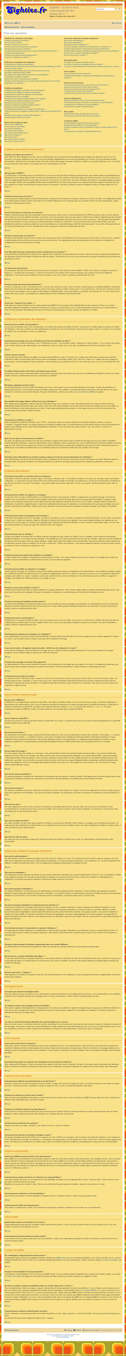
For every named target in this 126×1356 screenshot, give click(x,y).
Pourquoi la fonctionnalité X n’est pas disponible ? (81, 125)
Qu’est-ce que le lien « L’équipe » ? (76, 55)
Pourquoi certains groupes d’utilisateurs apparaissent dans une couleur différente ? (92, 51)
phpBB (57, 1334)
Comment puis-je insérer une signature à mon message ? (24, 94)
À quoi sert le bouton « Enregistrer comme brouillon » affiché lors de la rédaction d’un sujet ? (33, 112)
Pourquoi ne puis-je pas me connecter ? (18, 49)
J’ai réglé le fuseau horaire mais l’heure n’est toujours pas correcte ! (27, 71)
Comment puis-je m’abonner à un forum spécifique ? (81, 104)
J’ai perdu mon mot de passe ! (15, 53)
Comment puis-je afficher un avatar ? (17, 77)
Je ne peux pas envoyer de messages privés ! (79, 62)
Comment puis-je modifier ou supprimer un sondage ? (23, 101)
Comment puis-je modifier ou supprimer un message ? (23, 92)
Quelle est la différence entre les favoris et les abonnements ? (84, 100)
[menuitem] (17, 23)
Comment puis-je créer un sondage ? (17, 96)
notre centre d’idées (14, 1276)
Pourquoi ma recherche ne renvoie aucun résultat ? (81, 87)
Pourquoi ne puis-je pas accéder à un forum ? (20, 103)
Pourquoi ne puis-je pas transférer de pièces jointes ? (22, 105)
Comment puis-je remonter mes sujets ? (18, 117)
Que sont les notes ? (11, 137)
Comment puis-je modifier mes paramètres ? (19, 64)
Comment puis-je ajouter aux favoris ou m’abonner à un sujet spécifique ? (88, 102)
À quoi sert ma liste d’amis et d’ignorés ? (77, 74)
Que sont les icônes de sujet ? (15, 141)
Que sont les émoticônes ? (13, 129)
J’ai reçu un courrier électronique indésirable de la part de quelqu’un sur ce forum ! (91, 66)
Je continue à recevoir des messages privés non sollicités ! (83, 64)
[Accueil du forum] (27, 10)
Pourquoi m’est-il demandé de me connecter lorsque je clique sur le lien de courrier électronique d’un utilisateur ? (32, 82)
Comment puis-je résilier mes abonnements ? (79, 107)
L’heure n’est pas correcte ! (14, 68)
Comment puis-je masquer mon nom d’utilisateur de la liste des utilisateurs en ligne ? (33, 66)
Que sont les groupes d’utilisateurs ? (76, 45)
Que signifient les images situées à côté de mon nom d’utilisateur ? (27, 75)
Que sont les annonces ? (13, 135)
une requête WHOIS (89, 1290)
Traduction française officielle (60, 1336)
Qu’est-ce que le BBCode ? (14, 124)
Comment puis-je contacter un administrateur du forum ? (83, 131)
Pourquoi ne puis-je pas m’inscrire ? (17, 45)
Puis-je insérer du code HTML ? (15, 126)
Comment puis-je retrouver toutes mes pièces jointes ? (82, 116)
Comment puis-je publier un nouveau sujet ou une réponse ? (25, 90)
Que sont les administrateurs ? (74, 40)
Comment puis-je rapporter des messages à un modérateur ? (25, 109)
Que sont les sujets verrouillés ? (15, 139)
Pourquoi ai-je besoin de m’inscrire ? (17, 40)
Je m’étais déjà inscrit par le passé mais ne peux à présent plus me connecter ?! (31, 51)
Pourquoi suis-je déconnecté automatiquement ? (21, 55)
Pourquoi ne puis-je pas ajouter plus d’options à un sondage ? (25, 99)
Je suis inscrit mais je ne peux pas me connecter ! (21, 47)
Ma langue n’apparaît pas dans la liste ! (18, 73)
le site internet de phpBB (85, 392)
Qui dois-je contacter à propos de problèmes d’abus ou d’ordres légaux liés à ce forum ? (91, 128)
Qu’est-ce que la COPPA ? (13, 42)
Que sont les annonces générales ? (16, 133)
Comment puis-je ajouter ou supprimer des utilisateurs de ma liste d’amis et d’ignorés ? (89, 77)
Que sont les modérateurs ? (73, 42)
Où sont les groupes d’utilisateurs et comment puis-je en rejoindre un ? (87, 47)
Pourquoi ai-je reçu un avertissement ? (18, 107)
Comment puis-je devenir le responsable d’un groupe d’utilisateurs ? (87, 49)
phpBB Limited (61, 1258)
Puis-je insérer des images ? (14, 131)
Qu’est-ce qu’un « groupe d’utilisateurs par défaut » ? (82, 53)
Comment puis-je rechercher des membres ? (79, 91)
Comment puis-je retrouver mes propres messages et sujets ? (84, 93)
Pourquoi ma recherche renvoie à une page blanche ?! (82, 89)
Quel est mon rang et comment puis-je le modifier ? (22, 79)
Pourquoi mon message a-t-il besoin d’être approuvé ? (23, 115)
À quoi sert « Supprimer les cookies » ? (18, 57)
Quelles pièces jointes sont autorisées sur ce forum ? (81, 114)
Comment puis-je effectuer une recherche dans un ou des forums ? (86, 85)
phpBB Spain (65, 1337)
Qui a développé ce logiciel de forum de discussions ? (82, 123)
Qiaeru (72, 1336)
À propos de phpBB (110, 1260)
